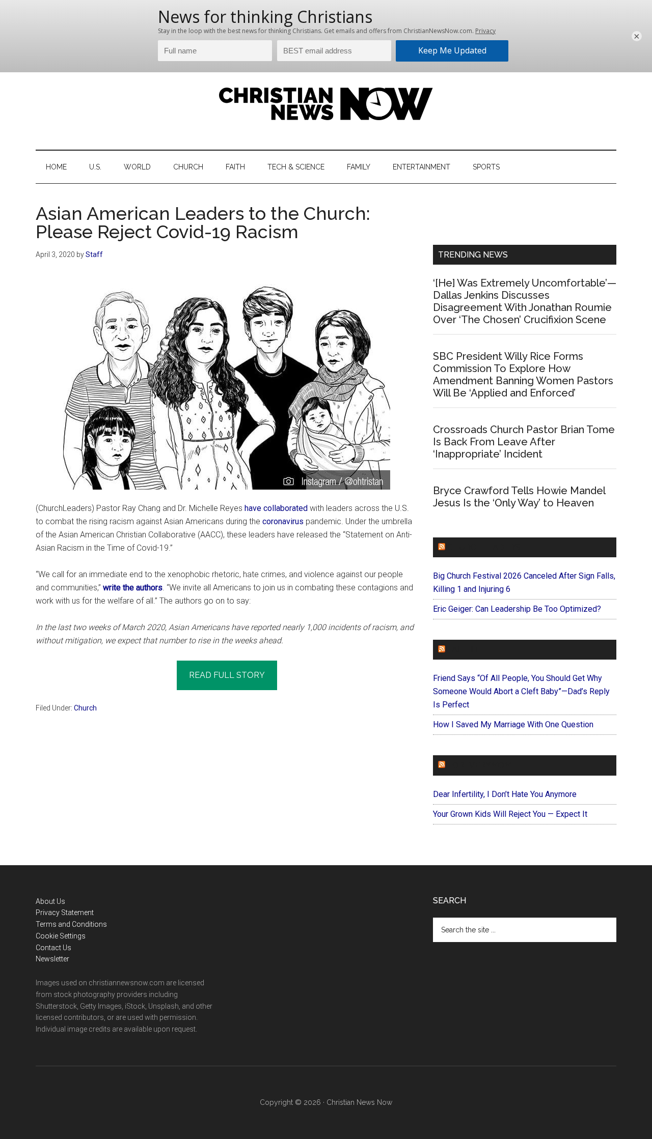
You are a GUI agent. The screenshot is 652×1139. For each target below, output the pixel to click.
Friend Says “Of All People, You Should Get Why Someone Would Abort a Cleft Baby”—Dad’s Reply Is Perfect (521, 691)
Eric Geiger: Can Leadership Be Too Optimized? (517, 609)
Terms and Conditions (71, 924)
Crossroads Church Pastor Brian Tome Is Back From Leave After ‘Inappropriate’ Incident (524, 441)
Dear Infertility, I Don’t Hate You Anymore (505, 794)
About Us (50, 901)
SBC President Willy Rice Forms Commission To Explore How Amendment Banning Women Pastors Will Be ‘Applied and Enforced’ (523, 374)
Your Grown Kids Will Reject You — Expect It (510, 814)
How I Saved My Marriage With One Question (513, 724)
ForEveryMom (479, 765)
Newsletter (52, 959)
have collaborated (276, 508)
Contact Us (53, 948)
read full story (227, 675)
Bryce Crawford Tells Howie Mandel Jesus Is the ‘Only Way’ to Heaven (519, 497)
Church (85, 708)
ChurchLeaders (483, 547)
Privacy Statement (65, 912)
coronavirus (283, 521)
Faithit (463, 649)
